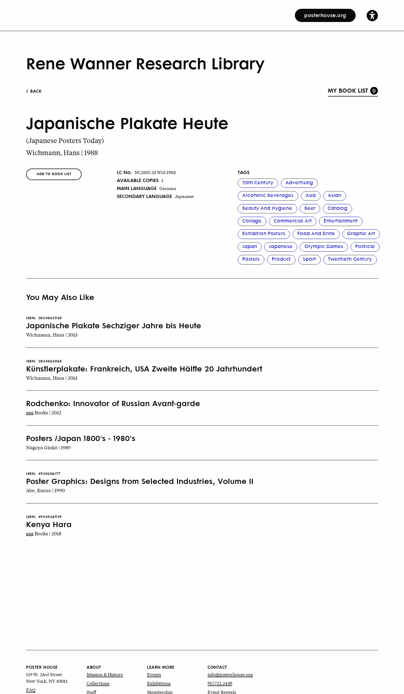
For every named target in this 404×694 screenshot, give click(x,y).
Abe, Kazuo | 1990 (45, 490)
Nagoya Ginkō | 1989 (48, 447)
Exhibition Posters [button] (263, 233)
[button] (372, 15)
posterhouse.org (325, 14)
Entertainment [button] (341, 220)
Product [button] (281, 258)
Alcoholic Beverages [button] (268, 195)
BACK (35, 91)
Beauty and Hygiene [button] (267, 208)
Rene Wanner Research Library (145, 62)
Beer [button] (310, 208)
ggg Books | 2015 (43, 533)
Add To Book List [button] (54, 173)
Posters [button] (251, 258)
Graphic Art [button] (361, 233)
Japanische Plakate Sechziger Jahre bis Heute (113, 325)
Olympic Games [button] (324, 246)
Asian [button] (334, 195)
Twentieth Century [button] (350, 258)
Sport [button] (309, 258)
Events (154, 674)
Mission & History (105, 674)
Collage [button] (252, 220)
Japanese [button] (280, 246)
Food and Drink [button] (316, 233)
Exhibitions (159, 683)
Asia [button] (311, 195)
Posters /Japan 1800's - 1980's (80, 438)
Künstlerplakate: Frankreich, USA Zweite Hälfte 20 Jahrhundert (144, 368)
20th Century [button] (257, 182)
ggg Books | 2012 (43, 412)
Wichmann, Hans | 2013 (52, 334)
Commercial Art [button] (293, 220)
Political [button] (365, 246)
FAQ (30, 689)
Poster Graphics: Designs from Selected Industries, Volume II (139, 481)
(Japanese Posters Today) (65, 140)
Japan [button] (249, 246)
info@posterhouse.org (230, 674)
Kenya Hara (49, 524)
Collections (98, 683)
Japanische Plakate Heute (127, 122)
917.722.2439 (219, 683)
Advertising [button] (299, 182)
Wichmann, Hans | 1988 (62, 152)
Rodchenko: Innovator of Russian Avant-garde (113, 403)
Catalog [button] (337, 208)
